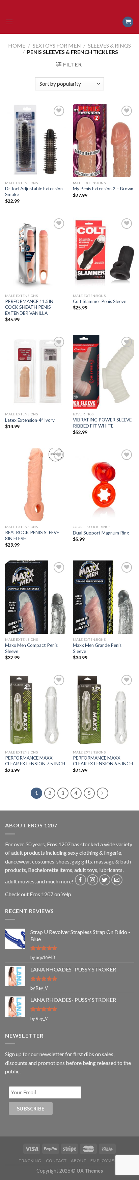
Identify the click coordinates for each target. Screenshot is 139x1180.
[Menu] (9, 21)
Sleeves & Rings (109, 45)
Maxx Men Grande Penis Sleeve (97, 648)
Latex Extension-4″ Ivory (30, 420)
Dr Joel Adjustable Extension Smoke (34, 191)
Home (16, 45)
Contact (56, 1160)
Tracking (30, 1160)
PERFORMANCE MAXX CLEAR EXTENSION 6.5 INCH (103, 761)
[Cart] (127, 22)
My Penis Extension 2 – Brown (103, 188)
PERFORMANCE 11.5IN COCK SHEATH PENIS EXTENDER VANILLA (29, 307)
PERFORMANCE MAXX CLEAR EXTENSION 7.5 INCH (35, 761)
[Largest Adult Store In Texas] (69, 22)
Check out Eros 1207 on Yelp (38, 894)
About (78, 1160)
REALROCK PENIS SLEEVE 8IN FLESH (32, 535)
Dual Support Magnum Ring (101, 533)
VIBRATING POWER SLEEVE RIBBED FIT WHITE (102, 423)
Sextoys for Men (57, 45)
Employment (105, 1160)
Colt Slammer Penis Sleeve (99, 301)
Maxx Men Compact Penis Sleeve (31, 648)
